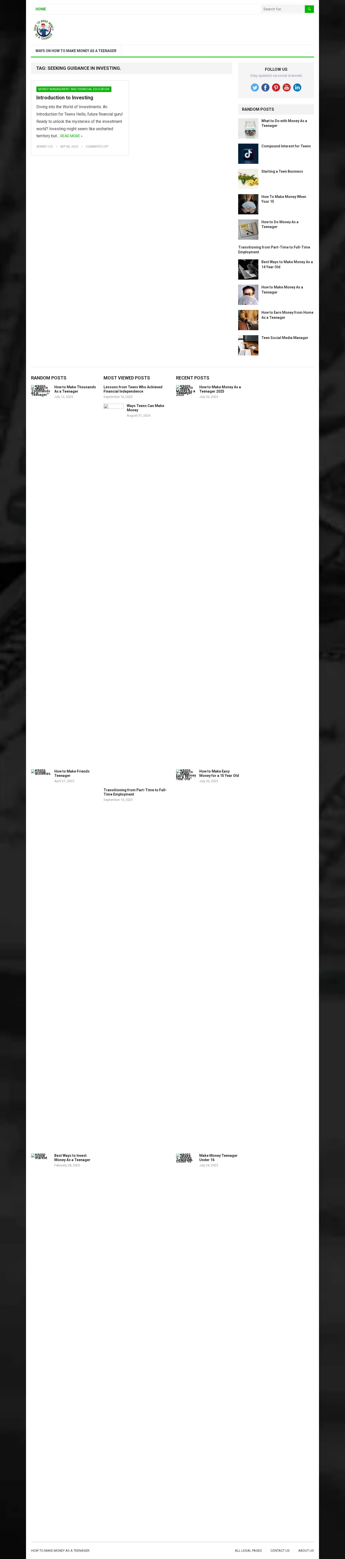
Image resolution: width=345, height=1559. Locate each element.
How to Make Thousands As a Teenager (75, 389)
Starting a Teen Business (282, 171)
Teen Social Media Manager (284, 338)
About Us (306, 1550)
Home (41, 9)
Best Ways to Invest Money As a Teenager (72, 1158)
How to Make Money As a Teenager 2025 (220, 389)
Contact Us (280, 1550)
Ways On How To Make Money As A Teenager (76, 51)
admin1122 (44, 146)
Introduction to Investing (64, 98)
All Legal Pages (248, 1550)
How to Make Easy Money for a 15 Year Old (219, 773)
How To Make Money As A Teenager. (60, 1550)
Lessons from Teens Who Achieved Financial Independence (133, 389)
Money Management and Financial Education (73, 89)
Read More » (71, 136)
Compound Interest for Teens (286, 146)
